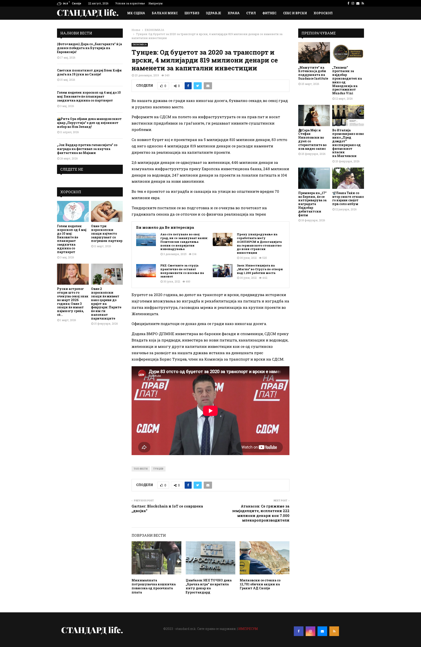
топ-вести (141, 468)
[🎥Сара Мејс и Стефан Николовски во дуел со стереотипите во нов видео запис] (314, 115)
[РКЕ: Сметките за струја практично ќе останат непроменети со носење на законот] (146, 270)
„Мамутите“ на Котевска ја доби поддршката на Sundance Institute (313, 72)
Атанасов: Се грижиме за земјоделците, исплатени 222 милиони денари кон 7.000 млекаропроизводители (260, 513)
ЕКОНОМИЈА (140, 44)
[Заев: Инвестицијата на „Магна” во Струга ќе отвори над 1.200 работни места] (222, 270)
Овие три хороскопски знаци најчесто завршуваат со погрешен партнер (106, 233)
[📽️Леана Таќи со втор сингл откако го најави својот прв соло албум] (348, 178)
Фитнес (269, 13)
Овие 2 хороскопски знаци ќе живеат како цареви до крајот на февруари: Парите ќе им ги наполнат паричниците (106, 303)
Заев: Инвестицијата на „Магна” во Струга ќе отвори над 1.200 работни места (260, 269)
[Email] (322, 631)
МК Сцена (136, 13)
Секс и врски (295, 13)
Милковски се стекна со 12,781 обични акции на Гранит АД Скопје (260, 584)
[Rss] (334, 631)
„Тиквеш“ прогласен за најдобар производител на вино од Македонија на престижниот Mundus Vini (347, 80)
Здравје (213, 13)
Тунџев (158, 468)
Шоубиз (191, 13)
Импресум (155, 3)
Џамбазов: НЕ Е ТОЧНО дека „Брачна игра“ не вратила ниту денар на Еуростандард (209, 586)
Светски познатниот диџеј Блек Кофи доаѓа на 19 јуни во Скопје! (89, 72)
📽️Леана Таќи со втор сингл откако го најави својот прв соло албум (348, 198)
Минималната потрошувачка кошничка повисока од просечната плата (154, 586)
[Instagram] (310, 631)
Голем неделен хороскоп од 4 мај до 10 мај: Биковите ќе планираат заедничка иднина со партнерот (89, 96)
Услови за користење (130, 3)
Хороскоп (323, 13)
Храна (234, 13)
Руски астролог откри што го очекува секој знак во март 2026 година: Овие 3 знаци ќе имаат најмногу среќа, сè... (72, 302)
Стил (251, 13)
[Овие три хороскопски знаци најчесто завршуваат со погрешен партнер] (107, 211)
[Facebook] (298, 631)
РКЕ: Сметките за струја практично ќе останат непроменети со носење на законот (182, 271)
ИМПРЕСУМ (248, 629)
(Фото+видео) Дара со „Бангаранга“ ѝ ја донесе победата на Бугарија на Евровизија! (89, 48)
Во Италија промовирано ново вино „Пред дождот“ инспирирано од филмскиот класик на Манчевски (348, 143)
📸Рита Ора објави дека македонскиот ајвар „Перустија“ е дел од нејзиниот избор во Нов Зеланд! (89, 123)
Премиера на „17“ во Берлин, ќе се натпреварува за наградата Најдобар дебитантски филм (312, 204)
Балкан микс (165, 13)
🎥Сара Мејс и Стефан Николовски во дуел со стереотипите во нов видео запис (312, 139)
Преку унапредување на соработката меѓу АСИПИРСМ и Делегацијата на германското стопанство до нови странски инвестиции (259, 243)
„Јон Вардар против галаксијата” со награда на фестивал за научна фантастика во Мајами (87, 149)
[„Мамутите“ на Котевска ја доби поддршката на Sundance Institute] (314, 52)
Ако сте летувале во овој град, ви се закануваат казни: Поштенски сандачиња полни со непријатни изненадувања (184, 241)
